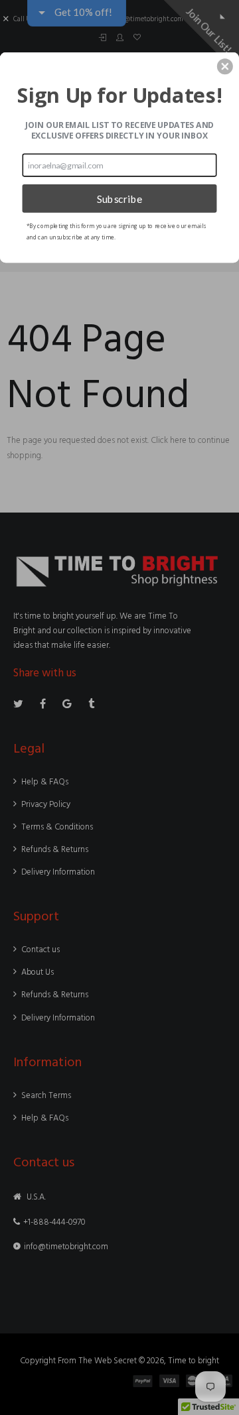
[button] (225, 66)
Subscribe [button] (120, 198)
